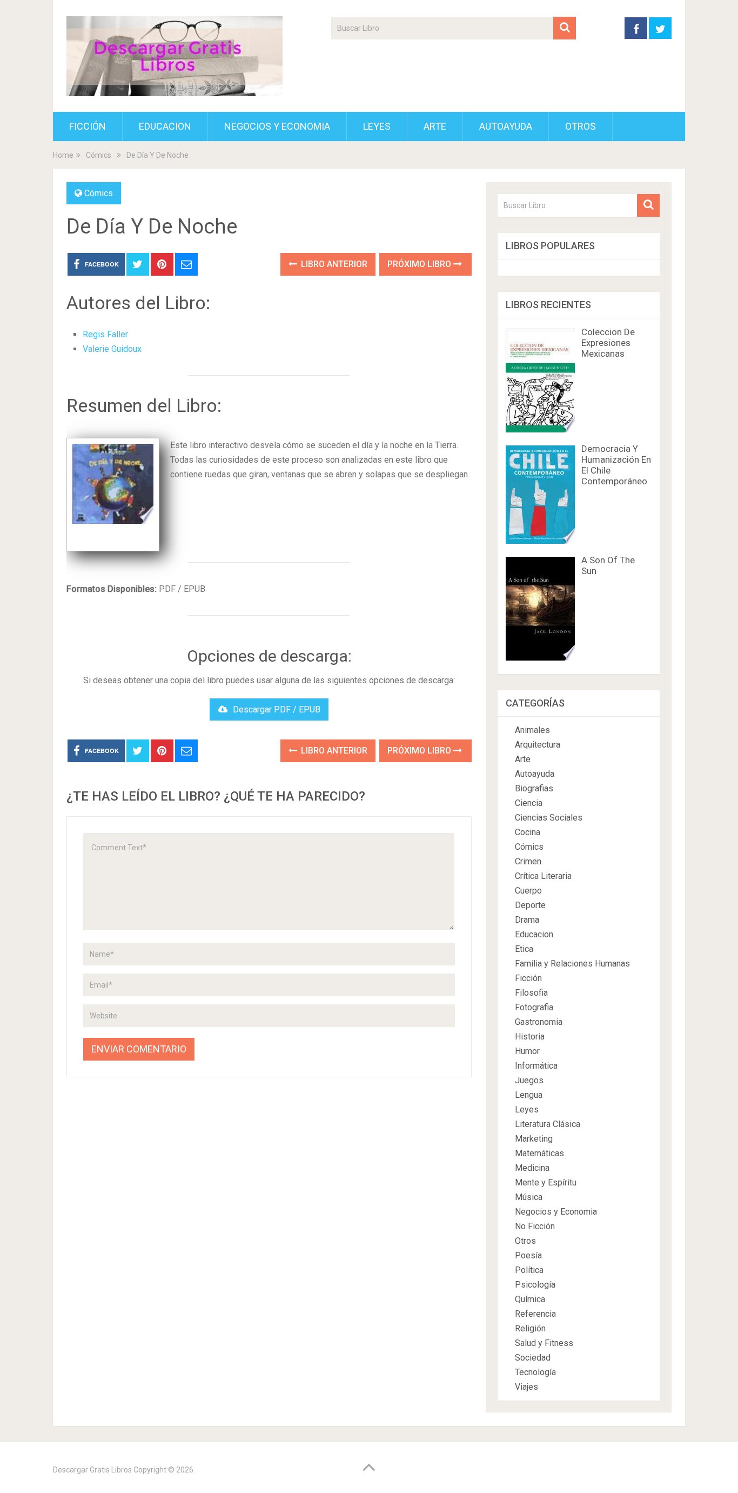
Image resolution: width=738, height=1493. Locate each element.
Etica (524, 949)
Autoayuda (505, 126)
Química (530, 1299)
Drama (527, 920)
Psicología (535, 1284)
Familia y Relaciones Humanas (572, 963)
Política (529, 1270)
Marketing (534, 1139)
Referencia (535, 1314)
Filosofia (531, 993)
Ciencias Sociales (548, 817)
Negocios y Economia (277, 126)
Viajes (526, 1387)
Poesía (528, 1255)
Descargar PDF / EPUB (276, 709)
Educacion (165, 126)
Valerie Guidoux (112, 349)
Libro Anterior (333, 264)
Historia (530, 1036)
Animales (532, 730)
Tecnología (535, 1372)
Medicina (532, 1168)
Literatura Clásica (547, 1124)
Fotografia (534, 1007)
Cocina (527, 832)
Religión (530, 1328)
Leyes (377, 126)
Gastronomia (538, 1022)
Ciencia (528, 803)
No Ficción (535, 1226)
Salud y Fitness (544, 1343)
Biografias (534, 788)
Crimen (528, 861)
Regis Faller (105, 334)
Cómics (98, 193)
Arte (435, 126)
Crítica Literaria (543, 876)
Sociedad (533, 1357)
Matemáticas (539, 1153)
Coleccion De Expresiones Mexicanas (608, 342)
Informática (536, 1066)
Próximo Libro (420, 264)
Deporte (530, 905)
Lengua (528, 1095)
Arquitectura (537, 744)
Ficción (87, 126)
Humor (527, 1051)
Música (528, 1197)
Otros (580, 126)
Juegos (529, 1080)
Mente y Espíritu (545, 1182)
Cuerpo (528, 890)
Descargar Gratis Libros (92, 1469)
